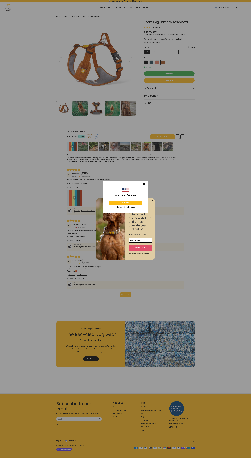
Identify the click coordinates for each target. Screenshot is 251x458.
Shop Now (125, 203)
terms (147, 253)
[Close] (144, 184)
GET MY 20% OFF (140, 248)
